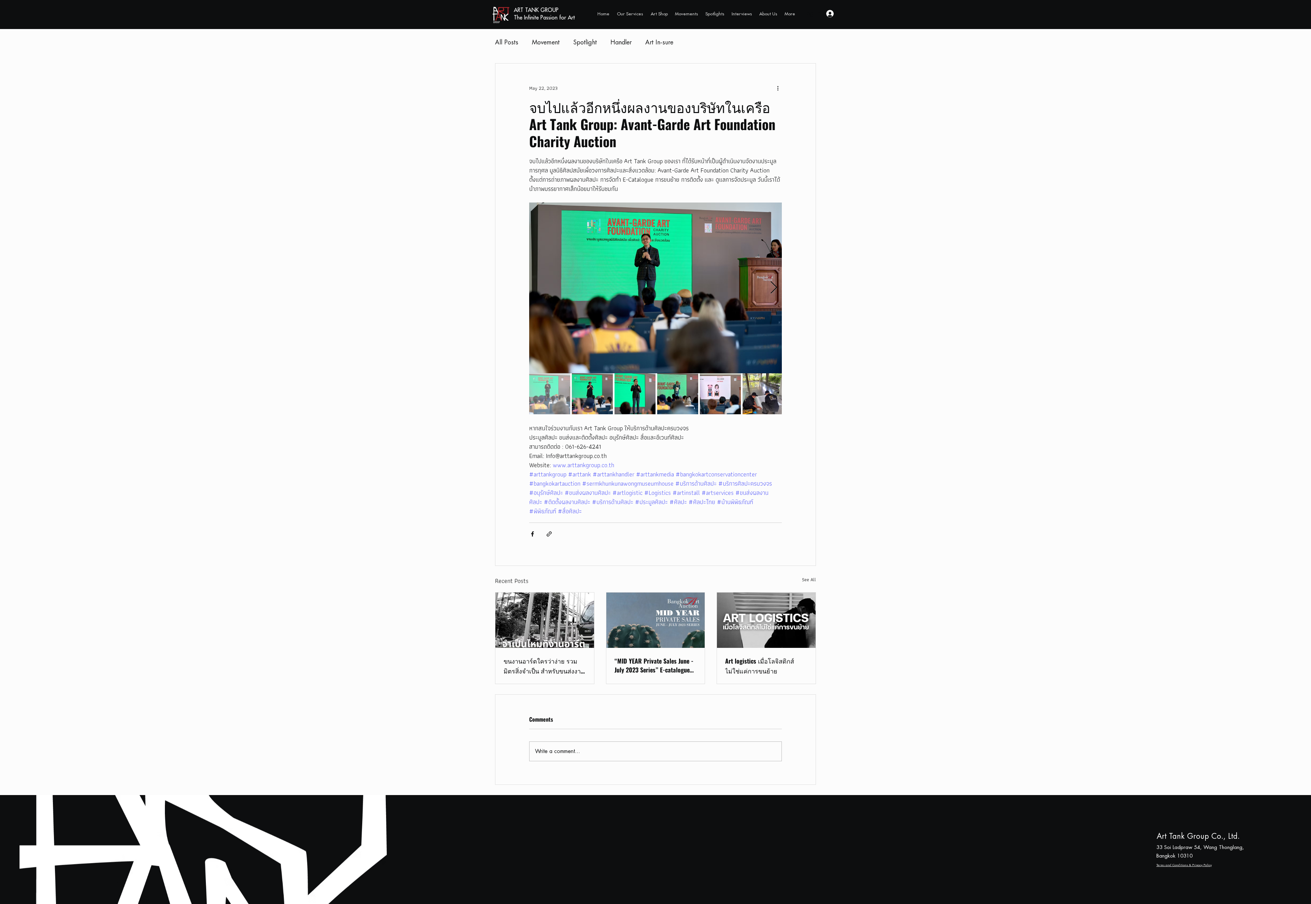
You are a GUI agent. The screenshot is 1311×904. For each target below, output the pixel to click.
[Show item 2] (592, 393)
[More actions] (778, 88)
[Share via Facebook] (532, 534)
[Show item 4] (677, 393)
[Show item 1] (549, 393)
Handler (621, 42)
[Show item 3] (635, 393)
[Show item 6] (763, 393)
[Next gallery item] (774, 288)
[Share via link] (549, 534)
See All (809, 579)
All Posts (506, 42)
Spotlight (585, 42)
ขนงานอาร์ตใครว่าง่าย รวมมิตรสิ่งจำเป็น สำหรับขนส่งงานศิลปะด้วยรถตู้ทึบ (544, 666)
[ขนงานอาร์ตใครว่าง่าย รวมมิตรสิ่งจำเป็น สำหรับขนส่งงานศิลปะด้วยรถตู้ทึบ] (544, 620)
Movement (546, 42)
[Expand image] (655, 288)
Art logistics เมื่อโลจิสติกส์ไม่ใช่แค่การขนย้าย (759, 665)
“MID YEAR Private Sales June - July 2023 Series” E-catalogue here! (654, 665)
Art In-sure (659, 42)
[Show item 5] (720, 393)
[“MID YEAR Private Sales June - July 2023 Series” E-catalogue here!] (655, 620)
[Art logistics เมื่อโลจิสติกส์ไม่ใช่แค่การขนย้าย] (766, 620)
